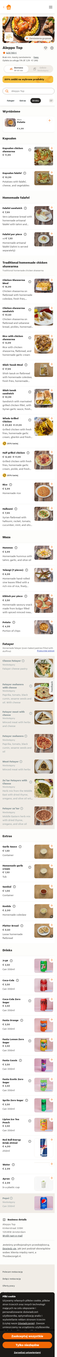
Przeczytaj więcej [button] (45, 650)
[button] (7, 7)
